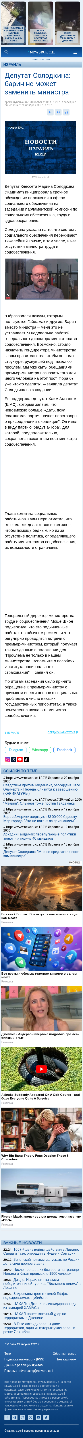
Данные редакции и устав (23, 1365)
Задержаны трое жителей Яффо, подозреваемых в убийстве (35, 1296)
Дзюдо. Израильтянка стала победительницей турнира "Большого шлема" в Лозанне (42, 1283)
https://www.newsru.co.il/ (24, 778)
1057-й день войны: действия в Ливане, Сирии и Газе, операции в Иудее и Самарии (41, 1251)
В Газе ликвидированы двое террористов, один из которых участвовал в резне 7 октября (39, 1328)
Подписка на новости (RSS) (24, 1359)
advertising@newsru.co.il (36, 1370)
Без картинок (66, 1359)
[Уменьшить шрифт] (50, 112)
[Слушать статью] (70, 112)
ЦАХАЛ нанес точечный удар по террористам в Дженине (34, 1316)
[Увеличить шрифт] (58, 112)
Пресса (50, 799)
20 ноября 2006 (70, 799)
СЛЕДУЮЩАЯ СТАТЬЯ (61, 732)
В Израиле (12, 732)
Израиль (12, 64)
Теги (7, 1353)
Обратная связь (64, 1353)
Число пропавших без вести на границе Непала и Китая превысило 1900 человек (41, 1271)
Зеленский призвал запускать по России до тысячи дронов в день (41, 1261)
